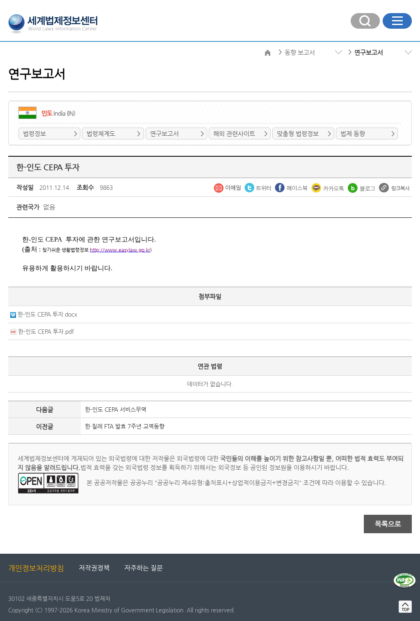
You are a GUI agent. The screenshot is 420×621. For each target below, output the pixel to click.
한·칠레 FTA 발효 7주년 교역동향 (124, 426)
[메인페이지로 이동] (52, 23)
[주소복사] (394, 187)
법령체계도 (101, 133)
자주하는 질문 (143, 568)
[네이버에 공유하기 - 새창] (362, 187)
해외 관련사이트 (234, 133)
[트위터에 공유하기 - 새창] (258, 187)
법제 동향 (352, 133)
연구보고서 (164, 133)
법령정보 (34, 133)
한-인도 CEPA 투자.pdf (46, 331)
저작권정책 (94, 568)
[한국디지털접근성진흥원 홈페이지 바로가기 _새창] (404, 576)
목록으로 (388, 524)
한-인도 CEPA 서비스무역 (115, 409)
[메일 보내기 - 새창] (228, 187)
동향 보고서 (300, 52)
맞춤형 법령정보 (298, 133)
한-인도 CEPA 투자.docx (47, 314)
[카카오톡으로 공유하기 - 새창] (328, 187)
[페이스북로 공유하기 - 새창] (292, 187)
